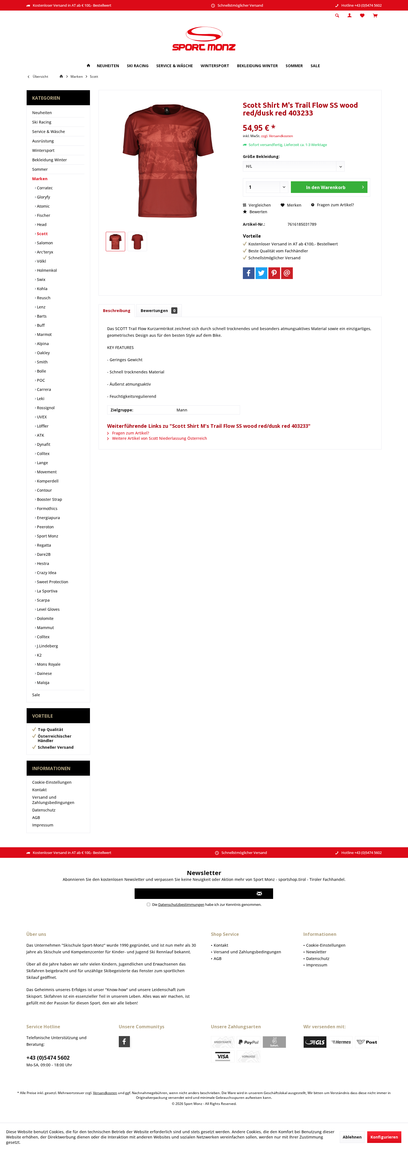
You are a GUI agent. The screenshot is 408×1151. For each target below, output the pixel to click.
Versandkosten (105, 1092)
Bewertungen (158, 310)
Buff (40, 325)
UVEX (41, 416)
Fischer (43, 215)
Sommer (40, 169)
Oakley (43, 352)
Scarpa (43, 600)
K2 (39, 655)
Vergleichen (259, 205)
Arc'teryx (44, 252)
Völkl (41, 261)
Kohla (41, 288)
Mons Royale (48, 664)
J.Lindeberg (47, 646)
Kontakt (39, 789)
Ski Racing (41, 122)
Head (41, 224)
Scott (42, 233)
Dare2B (43, 554)
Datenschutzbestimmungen (181, 904)
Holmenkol (46, 270)
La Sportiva (46, 591)
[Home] (88, 66)
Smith (42, 362)
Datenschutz (44, 810)
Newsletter (316, 951)
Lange (42, 462)
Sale (36, 694)
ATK (40, 435)
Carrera (43, 389)
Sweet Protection (52, 581)
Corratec (44, 187)
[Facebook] (249, 273)
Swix (41, 279)
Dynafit (43, 444)
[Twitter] (261, 273)
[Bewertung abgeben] (307, 120)
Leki (40, 398)
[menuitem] (375, 16)
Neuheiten (42, 112)
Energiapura (48, 517)
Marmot (44, 334)
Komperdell (47, 481)
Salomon (44, 242)
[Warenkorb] (375, 15)
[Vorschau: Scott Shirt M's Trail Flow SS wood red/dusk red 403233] (115, 241)
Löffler (42, 426)
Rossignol (45, 407)
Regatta (43, 545)
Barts (41, 316)
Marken (39, 178)
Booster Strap (49, 499)
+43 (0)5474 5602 (48, 1057)
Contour (44, 490)
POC (40, 380)
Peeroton (45, 526)
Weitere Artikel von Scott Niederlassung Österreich (159, 438)
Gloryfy (43, 197)
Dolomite (45, 618)
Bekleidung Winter (49, 159)
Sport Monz (47, 536)
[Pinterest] (274, 273)
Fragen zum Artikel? (335, 204)
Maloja (42, 682)
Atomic (43, 206)
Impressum (42, 825)
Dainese (44, 673)
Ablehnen (352, 1137)
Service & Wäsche (48, 131)
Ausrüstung (43, 141)
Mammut (45, 627)
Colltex (43, 453)
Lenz (41, 307)
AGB (36, 817)
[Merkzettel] (362, 15)
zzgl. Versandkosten (277, 136)
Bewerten (257, 211)
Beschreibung (116, 310)
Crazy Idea (46, 572)
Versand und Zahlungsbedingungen (53, 800)
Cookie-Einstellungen (52, 782)
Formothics (46, 508)
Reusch (43, 297)
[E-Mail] (287, 273)
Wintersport (43, 150)
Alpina (42, 343)
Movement (46, 471)
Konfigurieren (384, 1137)
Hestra (42, 563)
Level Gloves (48, 609)
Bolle (41, 371)
